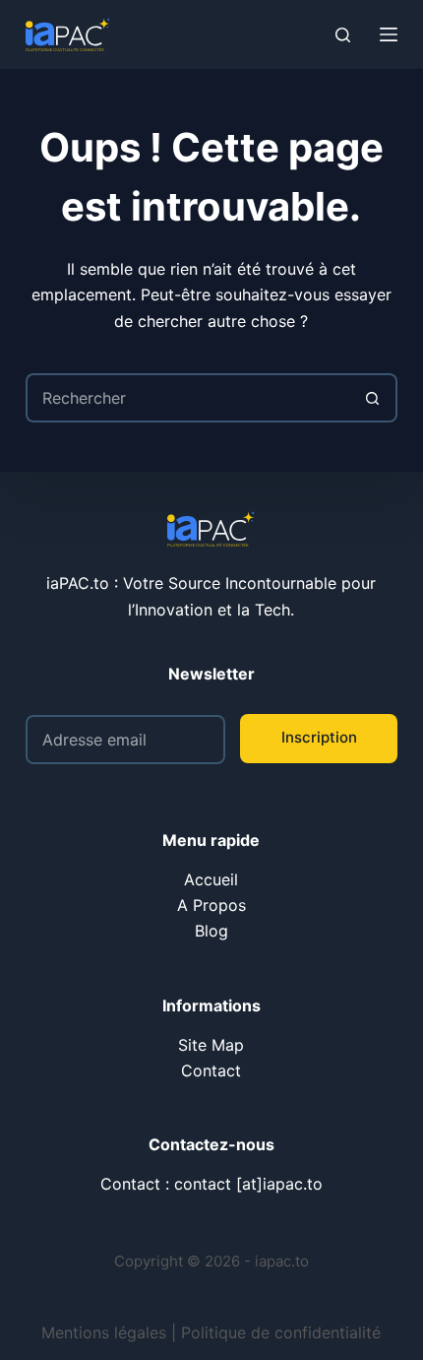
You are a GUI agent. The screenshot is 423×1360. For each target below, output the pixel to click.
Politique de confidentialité (281, 1332)
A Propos (211, 905)
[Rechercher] (342, 35)
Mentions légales (103, 1332)
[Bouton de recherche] (372, 397)
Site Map (211, 1045)
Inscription (319, 737)
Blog (211, 930)
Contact (211, 1070)
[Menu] (388, 34)
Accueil (211, 879)
